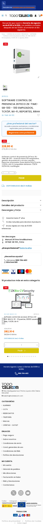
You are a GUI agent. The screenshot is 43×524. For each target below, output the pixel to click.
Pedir (21, 178)
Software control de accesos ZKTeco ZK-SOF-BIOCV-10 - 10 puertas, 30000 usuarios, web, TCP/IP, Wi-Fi (21, 319)
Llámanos (16, 260)
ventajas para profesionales (23, 7)
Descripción (8, 200)
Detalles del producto (13, 205)
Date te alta (26, 248)
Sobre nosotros (9, 439)
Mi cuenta (7, 465)
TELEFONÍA (7, 417)
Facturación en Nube (12, 477)
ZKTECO (5, 96)
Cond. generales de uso (13, 447)
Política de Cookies (33, 521)
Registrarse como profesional (21, 133)
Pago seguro (8, 435)
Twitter (4, 501)
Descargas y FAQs (11, 210)
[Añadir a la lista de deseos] (38, 115)
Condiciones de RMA (11, 451)
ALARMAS (7, 405)
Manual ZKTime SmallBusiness (18, 239)
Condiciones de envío (12, 443)
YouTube (23, 501)
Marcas (6, 421)
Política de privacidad (11, 521)
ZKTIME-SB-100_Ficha (14, 242)
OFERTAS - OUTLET (10, 425)
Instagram (14, 501)
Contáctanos (8, 485)
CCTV (5, 409)
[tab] (21, 200)
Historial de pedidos (11, 469)
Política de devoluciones (13, 455)
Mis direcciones (9, 473)
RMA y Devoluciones (11, 481)
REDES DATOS (8, 413)
